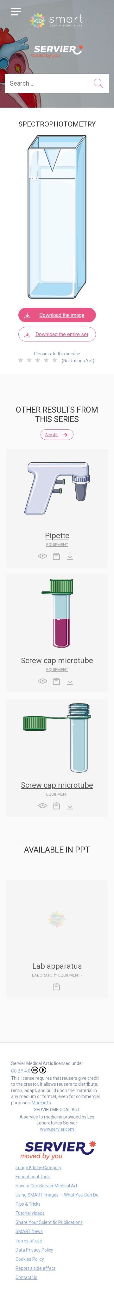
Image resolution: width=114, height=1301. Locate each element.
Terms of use (29, 1240)
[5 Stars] (55, 360)
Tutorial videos (30, 1213)
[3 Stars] (38, 360)
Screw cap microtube (57, 660)
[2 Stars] (29, 360)
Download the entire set (61, 334)
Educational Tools (33, 1176)
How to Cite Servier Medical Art (46, 1185)
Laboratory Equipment (56, 975)
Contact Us (26, 1277)
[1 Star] (20, 360)
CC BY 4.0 (20, 1070)
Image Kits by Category (38, 1167)
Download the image (62, 315)
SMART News (29, 1231)
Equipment (57, 544)
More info (41, 1102)
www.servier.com (57, 1129)
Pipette (57, 535)
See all (51, 435)
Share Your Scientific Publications (49, 1222)
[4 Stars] (46, 360)
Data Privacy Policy (34, 1250)
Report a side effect (35, 1268)
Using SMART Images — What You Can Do (57, 1194)
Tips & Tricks (28, 1204)
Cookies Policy (30, 1259)
